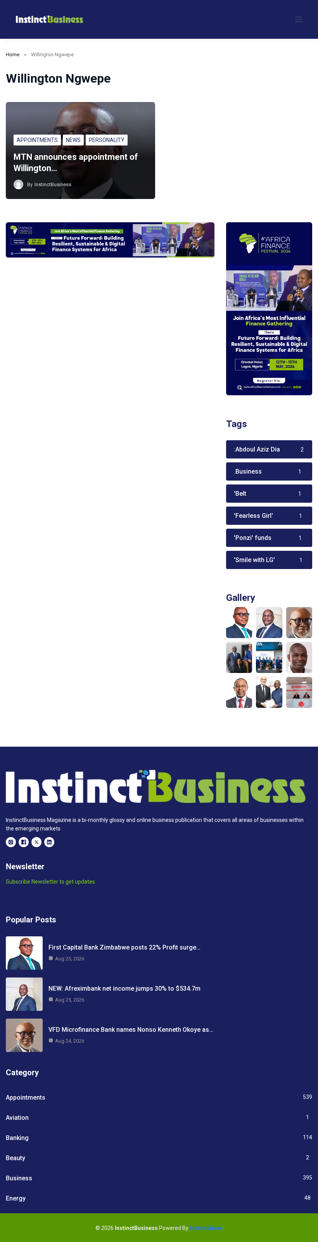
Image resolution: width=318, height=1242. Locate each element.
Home (12, 54)
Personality (106, 140)
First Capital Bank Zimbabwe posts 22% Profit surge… (124, 947)
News (73, 140)
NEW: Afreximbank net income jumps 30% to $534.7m (124, 988)
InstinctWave (206, 1228)
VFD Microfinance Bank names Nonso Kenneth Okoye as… (130, 1029)
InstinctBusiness (53, 184)
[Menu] (298, 19)
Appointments (37, 140)
